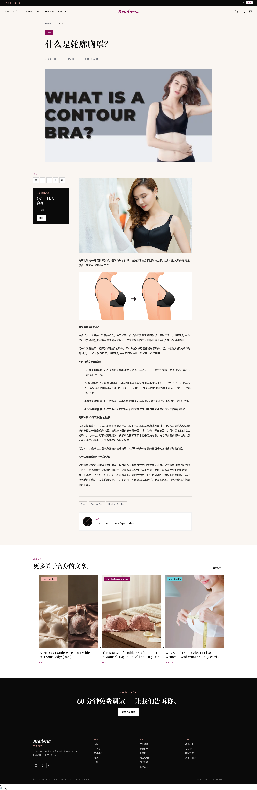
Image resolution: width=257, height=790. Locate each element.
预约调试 (62, 11)
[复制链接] (36, 180)
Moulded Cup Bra (116, 504)
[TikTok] (49, 765)
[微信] (62, 180)
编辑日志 (49, 23)
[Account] (243, 11)
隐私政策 (189, 753)
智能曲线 (28, 11)
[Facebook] (42, 765)
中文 (249, 2)
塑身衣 (16, 11)
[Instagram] (36, 765)
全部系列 (98, 762)
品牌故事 (49, 11)
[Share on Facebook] (55, 180)
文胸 (7, 11)
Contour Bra (96, 504)
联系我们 (144, 766)
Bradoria (128, 11)
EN (243, 3)
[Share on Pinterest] (49, 180)
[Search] (236, 11)
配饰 (39, 11)
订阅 (41, 217)
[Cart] (250, 11)
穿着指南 (144, 748)
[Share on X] (42, 180)
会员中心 (189, 748)
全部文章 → (218, 567)
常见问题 (144, 762)
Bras (83, 504)
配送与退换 (145, 757)
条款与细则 (190, 757)
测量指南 (144, 753)
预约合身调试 (128, 712)
